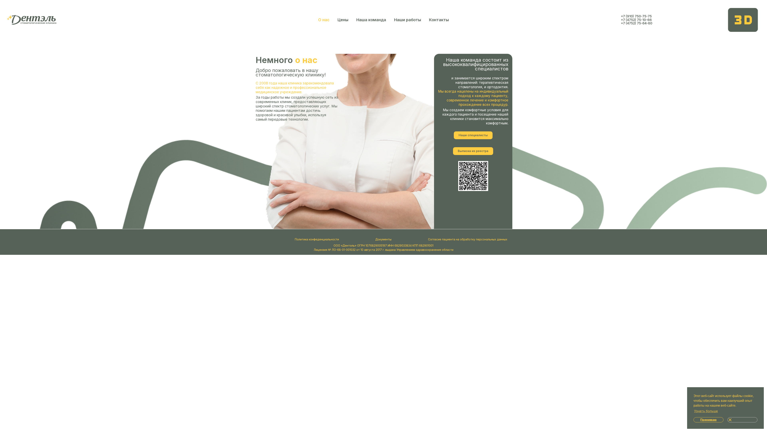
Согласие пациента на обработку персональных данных (467, 239)
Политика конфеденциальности (317, 239)
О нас (324, 19)
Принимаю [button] (708, 419)
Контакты (439, 19)
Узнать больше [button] (706, 411)
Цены (343, 19)
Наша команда (371, 19)
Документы (383, 239)
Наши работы (407, 19)
